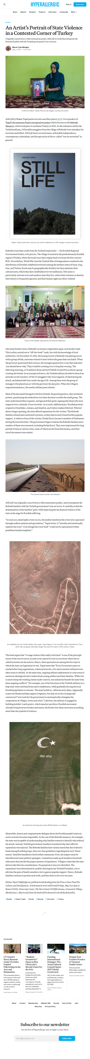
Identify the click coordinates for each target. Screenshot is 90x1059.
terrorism (50, 899)
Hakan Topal (20, 899)
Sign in (68, 4)
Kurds (31, 899)
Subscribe (80, 4)
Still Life (23, 882)
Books (8, 22)
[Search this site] (4, 4)
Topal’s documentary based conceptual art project (28, 122)
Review (40, 899)
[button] (73, 12)
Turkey (61, 899)
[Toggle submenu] (76, 12)
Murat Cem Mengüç (20, 47)
